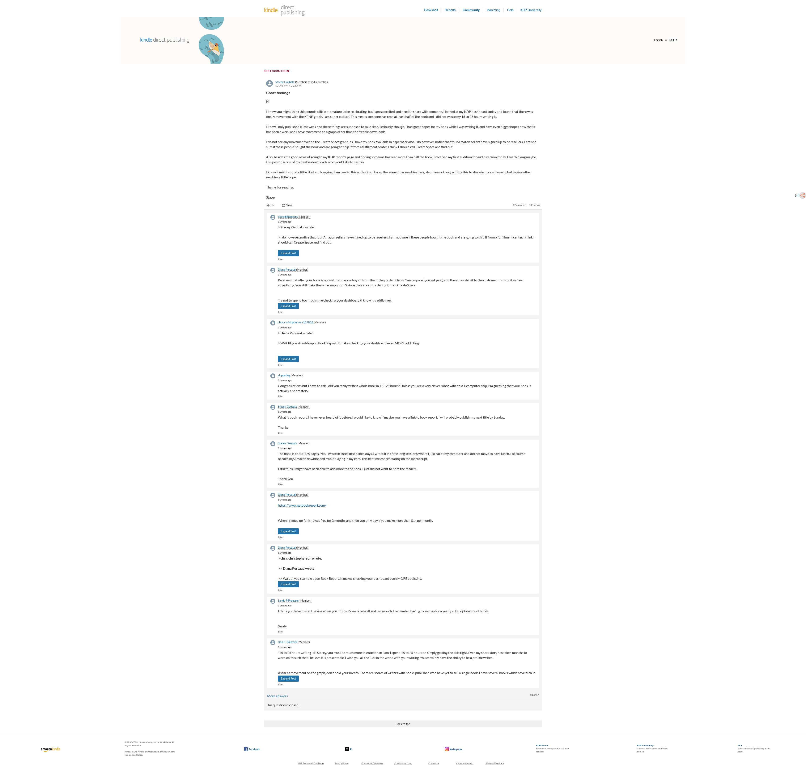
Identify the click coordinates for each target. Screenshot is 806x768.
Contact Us (433, 763)
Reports (450, 10)
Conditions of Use (403, 763)
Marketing (493, 10)
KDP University (531, 10)
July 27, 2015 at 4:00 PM (288, 86)
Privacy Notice (341, 763)
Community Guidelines (372, 763)
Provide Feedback (495, 763)
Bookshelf (431, 10)
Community (471, 10)
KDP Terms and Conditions (311, 763)
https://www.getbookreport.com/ (302, 505)
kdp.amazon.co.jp (464, 763)
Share (289, 205)
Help (510, 10)
